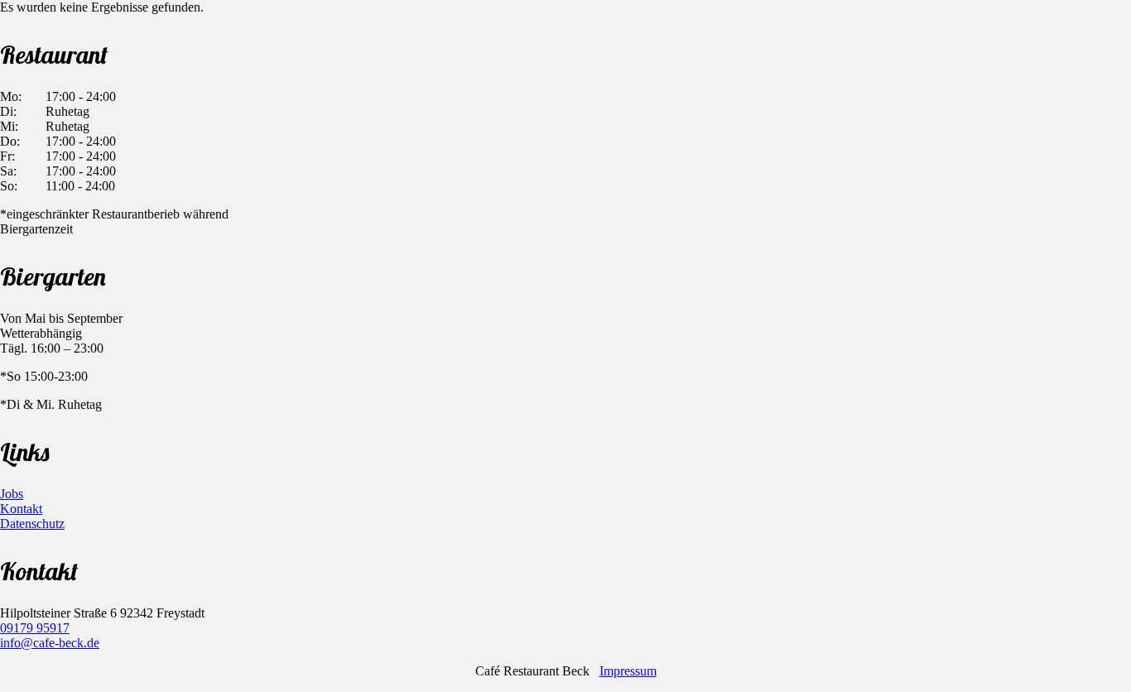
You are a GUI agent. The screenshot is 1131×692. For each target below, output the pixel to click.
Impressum (628, 671)
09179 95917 (35, 628)
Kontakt (21, 509)
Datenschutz (32, 524)
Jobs (11, 494)
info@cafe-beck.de (49, 643)
